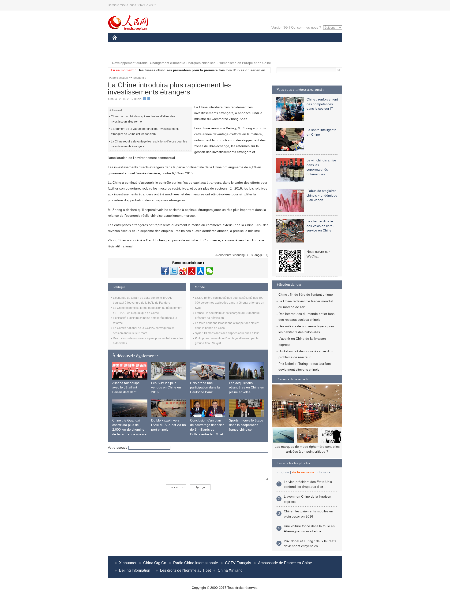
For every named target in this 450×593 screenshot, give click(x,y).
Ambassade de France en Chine (285, 563)
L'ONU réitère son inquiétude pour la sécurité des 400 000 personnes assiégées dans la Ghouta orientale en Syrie (229, 303)
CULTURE (225, 44)
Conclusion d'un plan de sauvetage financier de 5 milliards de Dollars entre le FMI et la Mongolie (207, 429)
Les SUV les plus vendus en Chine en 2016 (166, 387)
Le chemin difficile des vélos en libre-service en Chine (320, 225)
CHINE (121, 44)
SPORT (287, 44)
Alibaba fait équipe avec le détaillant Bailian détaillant (126, 387)
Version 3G (279, 27)
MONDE (163, 44)
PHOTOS (122, 54)
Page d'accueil (118, 77)
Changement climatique (167, 63)
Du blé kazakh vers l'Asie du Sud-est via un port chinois (168, 424)
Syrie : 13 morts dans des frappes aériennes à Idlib (227, 333)
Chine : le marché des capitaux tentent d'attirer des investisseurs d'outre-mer (143, 119)
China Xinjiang (230, 570)
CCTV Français (238, 563)
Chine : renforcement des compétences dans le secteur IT (322, 103)
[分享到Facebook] (165, 271)
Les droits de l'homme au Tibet (185, 570)
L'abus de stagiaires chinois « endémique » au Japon (322, 195)
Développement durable (130, 63)
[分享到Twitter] (174, 271)
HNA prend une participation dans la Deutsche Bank (205, 387)
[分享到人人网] (200, 271)
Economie (139, 77)
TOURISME (307, 44)
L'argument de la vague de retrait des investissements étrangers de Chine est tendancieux (145, 131)
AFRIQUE (183, 44)
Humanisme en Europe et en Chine (245, 63)
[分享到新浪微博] (183, 271)
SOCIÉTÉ (247, 44)
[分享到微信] (209, 271)
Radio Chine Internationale (195, 563)
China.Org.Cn (154, 563)
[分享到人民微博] (191, 271)
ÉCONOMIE (141, 44)
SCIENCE (204, 44)
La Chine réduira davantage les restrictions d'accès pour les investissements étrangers (149, 144)
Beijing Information (134, 570)
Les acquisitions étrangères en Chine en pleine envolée (246, 387)
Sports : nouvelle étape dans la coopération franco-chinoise (246, 424)
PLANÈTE (268, 44)
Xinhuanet (127, 563)
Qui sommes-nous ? (306, 27)
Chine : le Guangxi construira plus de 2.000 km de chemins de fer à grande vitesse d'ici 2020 (129, 429)
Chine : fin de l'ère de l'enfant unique (305, 294)
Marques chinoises (201, 63)
